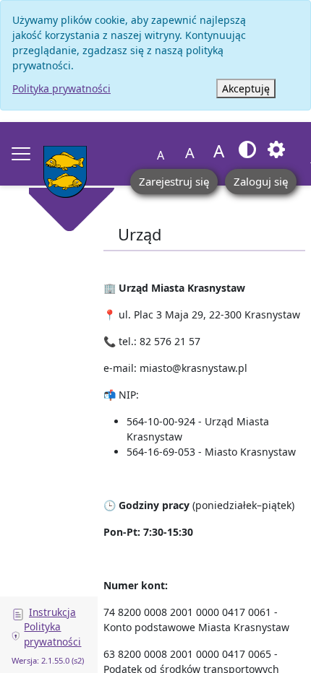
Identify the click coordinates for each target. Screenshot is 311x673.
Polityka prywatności (61, 88)
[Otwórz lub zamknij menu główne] (21, 154)
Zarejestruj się (174, 181)
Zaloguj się (261, 181)
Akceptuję (246, 88)
